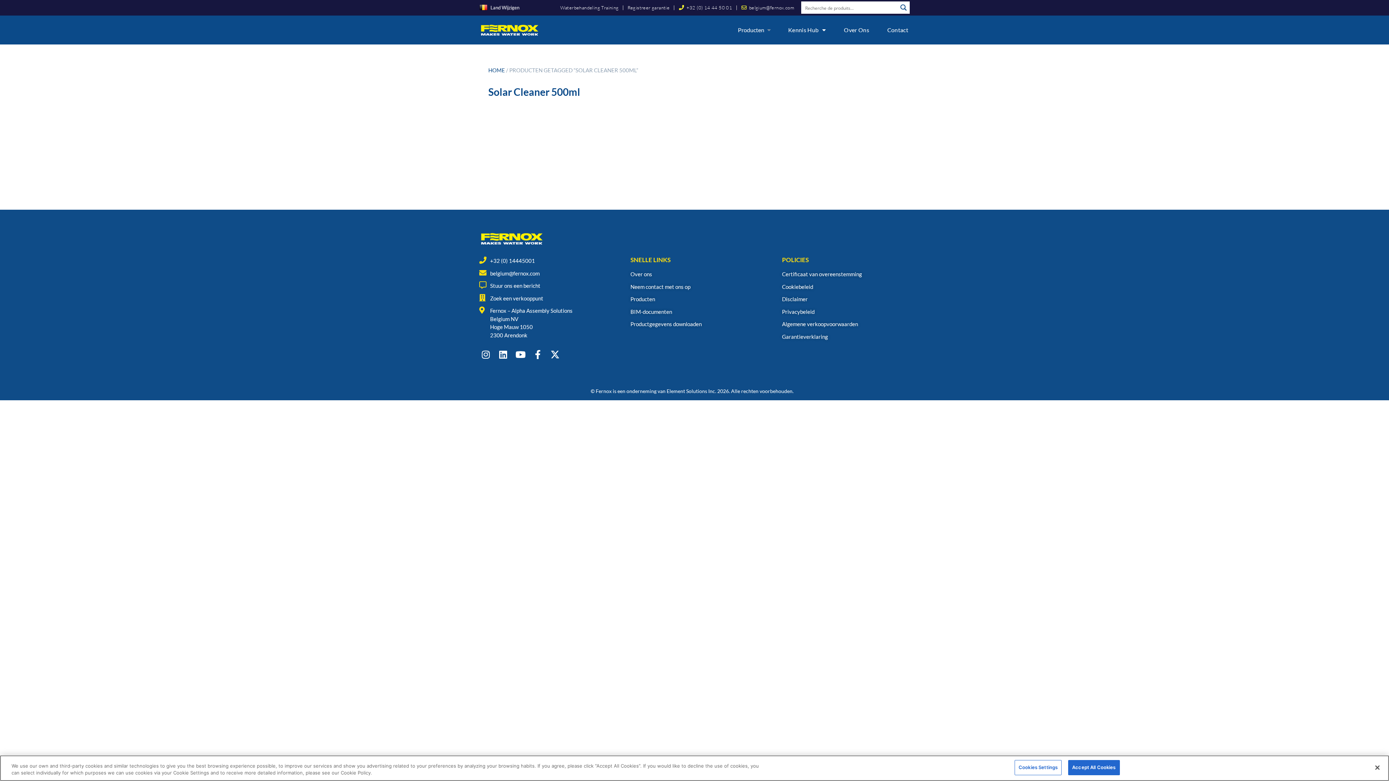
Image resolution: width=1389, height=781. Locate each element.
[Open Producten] (769, 30)
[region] (694, 768)
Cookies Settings (1038, 767)
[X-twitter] (555, 354)
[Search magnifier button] (903, 7)
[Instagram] (485, 354)
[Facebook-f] (537, 354)
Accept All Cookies (1094, 767)
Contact (897, 29)
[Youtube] (520, 354)
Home (496, 70)
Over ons (856, 29)
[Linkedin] (503, 354)
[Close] (1377, 768)
